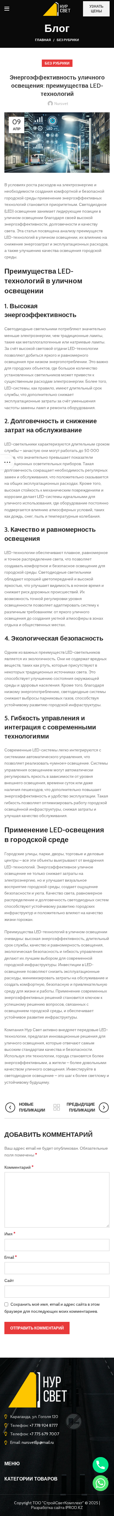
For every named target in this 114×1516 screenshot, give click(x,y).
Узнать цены (96, 8)
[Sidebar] (7, 462)
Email (10, 1257)
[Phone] (100, 1465)
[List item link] (57, 1416)
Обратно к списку (57, 1107)
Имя (9, 1233)
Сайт (9, 1280)
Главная (43, 40)
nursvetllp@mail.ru (38, 1442)
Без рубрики (68, 40)
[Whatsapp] (100, 1483)
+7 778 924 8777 (44, 1425)
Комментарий (19, 1167)
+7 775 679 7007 (44, 1434)
